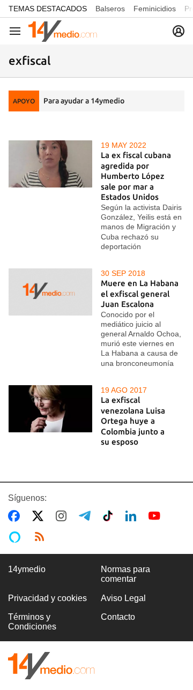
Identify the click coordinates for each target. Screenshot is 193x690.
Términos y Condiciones (32, 621)
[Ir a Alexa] (16, 536)
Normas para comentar (125, 574)
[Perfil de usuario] (178, 31)
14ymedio (27, 569)
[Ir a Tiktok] (110, 515)
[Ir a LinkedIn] (132, 515)
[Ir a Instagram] (63, 515)
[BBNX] (51, 665)
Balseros (110, 8)
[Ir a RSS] (41, 536)
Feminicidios (154, 8)
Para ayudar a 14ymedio (83, 100)
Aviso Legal (123, 598)
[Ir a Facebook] (16, 515)
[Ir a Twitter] (40, 515)
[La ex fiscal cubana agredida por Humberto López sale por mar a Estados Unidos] (50, 164)
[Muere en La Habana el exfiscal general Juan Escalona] (50, 292)
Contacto (118, 616)
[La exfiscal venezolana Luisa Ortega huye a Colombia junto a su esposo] (50, 408)
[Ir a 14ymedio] (62, 31)
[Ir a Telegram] (87, 515)
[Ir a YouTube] (157, 515)
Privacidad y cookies (47, 598)
